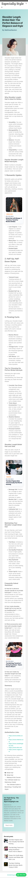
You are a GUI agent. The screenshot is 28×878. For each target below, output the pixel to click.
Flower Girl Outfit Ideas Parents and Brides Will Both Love (16, 857)
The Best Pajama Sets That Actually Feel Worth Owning (14, 482)
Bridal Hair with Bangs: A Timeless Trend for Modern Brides (14, 219)
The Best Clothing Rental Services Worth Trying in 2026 (15, 865)
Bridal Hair (10, 772)
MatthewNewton (11, 30)
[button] (26, 3)
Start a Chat (22, 874)
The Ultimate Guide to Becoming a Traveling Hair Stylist (13, 787)
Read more (9, 825)
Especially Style (13, 3)
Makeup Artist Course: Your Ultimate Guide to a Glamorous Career (13, 780)
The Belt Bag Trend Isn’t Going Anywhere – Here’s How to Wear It (14, 664)
